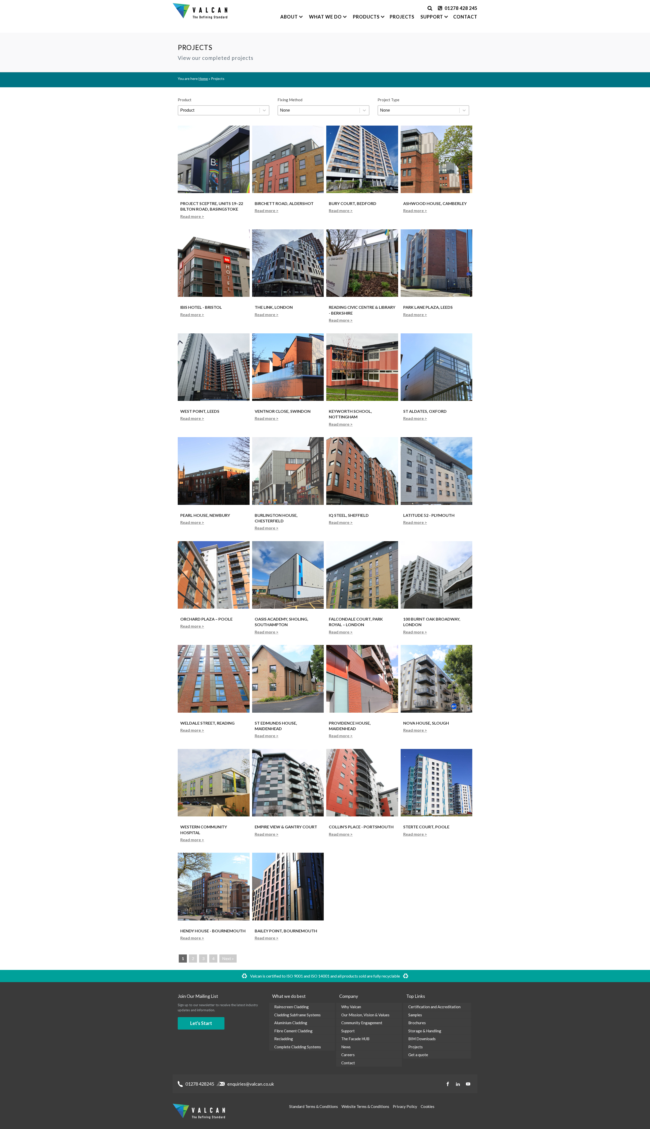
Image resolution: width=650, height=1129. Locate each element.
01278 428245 (199, 1084)
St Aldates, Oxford (425, 411)
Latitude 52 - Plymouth (428, 515)
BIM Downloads (422, 1038)
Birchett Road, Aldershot (284, 203)
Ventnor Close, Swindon (283, 411)
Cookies (427, 1106)
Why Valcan (351, 1006)
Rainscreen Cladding (291, 1006)
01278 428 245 (461, 8)
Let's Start (201, 1023)
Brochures (417, 1022)
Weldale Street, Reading (207, 723)
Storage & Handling (424, 1031)
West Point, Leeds (199, 411)
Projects (402, 17)
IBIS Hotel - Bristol (201, 307)
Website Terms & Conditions (365, 1106)
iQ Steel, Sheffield (349, 515)
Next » (228, 958)
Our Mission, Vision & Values (365, 1015)
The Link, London (274, 307)
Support (348, 1031)
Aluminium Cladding (290, 1022)
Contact (465, 17)
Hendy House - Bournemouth (213, 930)
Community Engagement (361, 1022)
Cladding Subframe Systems (297, 1015)
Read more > (192, 216)
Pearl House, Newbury (205, 515)
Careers (348, 1054)
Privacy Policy (405, 1106)
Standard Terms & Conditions (313, 1106)
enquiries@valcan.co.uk (250, 1084)
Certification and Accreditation (434, 1006)
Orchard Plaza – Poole (206, 619)
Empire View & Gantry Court (286, 826)
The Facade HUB (355, 1038)
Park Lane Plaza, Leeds (428, 307)
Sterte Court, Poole (426, 826)
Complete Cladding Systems (297, 1047)
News (346, 1047)
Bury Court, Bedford (352, 203)
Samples (415, 1015)
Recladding (283, 1038)
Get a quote (418, 1054)
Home (203, 78)
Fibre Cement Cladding (293, 1031)
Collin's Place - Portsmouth (361, 826)
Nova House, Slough (426, 723)
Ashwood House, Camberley (435, 203)
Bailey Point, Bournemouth (286, 930)
